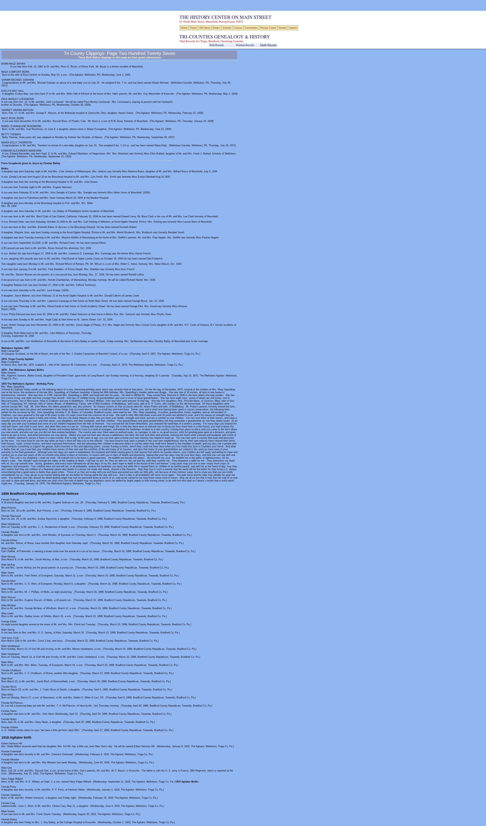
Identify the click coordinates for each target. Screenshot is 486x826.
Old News (205, 27)
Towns (193, 27)
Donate (282, 27)
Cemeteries (251, 27)
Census (238, 27)
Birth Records (216, 44)
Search (293, 27)
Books (216, 27)
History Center (268, 27)
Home (184, 27)
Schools (226, 27)
